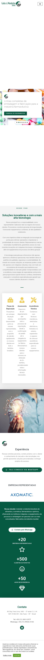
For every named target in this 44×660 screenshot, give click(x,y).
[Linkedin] (22, 628)
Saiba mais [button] (7, 655)
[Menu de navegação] (40, 4)
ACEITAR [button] (17, 655)
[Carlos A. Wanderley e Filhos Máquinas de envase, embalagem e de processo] (11, 3)
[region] (22, 107)
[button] (16, 122)
